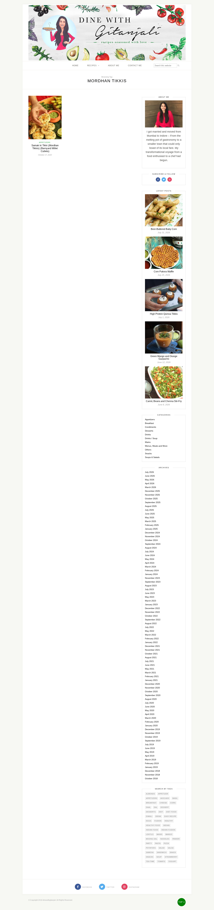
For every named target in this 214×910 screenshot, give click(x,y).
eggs (148, 821)
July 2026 (149, 472)
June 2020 (150, 706)
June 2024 (150, 555)
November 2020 (152, 688)
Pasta (158, 843)
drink (158, 816)
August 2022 (151, 623)
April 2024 (149, 563)
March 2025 (150, 521)
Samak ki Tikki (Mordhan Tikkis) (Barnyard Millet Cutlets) (45, 148)
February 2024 (152, 570)
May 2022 (149, 631)
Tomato (161, 861)
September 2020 (152, 695)
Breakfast (149, 423)
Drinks (148, 434)
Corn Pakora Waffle (164, 271)
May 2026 (149, 479)
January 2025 (151, 529)
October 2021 (151, 653)
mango (169, 834)
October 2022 (151, 616)
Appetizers (44, 142)
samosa (150, 852)
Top (180, 902)
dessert (165, 807)
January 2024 (151, 574)
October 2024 (151, 540)
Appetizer (163, 794)
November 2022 (152, 612)
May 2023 (149, 597)
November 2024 (152, 536)
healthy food (153, 825)
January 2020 (151, 725)
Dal (155, 807)
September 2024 (152, 544)
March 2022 (150, 635)
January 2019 (151, 767)
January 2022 (151, 642)
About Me (113, 65)
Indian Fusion (168, 830)
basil (175, 798)
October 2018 (151, 778)
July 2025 (149, 510)
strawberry (171, 857)
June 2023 (150, 593)
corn (173, 803)
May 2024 (149, 559)
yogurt (172, 861)
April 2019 (149, 756)
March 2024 (150, 566)
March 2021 (150, 672)
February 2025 (152, 525)
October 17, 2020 (45, 155)
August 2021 (151, 657)
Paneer (176, 839)
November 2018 (152, 775)
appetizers (151, 798)
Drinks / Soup (151, 438)
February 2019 (152, 763)
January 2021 (151, 680)
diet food (171, 812)
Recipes (92, 65)
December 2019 (152, 729)
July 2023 (149, 589)
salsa (171, 848)
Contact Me (135, 65)
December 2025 (152, 491)
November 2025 (152, 495)
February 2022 (152, 638)
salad (162, 848)
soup (159, 857)
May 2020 (149, 710)
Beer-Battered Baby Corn (164, 229)
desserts (151, 812)
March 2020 (150, 718)
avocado (164, 798)
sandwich (162, 852)
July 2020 (149, 703)
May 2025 (149, 517)
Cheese (163, 803)
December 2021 (152, 646)
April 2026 (149, 483)
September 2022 (152, 619)
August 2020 (151, 699)
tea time (150, 861)
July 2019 (149, 744)
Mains (148, 442)
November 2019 (152, 733)
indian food (152, 830)
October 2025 (151, 498)
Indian (166, 825)
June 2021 (150, 665)
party (149, 843)
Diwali (149, 816)
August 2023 (151, 585)
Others (148, 450)
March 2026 (150, 487)
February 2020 (152, 722)
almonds (150, 794)
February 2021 (152, 676)
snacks (149, 857)
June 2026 (150, 476)
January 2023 (151, 604)
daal (148, 807)
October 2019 (151, 737)
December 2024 (152, 532)
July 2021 (149, 661)
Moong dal (151, 839)
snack (173, 852)
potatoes (151, 848)
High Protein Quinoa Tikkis (164, 314)
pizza (166, 843)
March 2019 (150, 759)
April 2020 (149, 714)
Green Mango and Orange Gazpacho (163, 357)
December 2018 (152, 771)
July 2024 (149, 551)
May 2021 (149, 669)
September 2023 (152, 582)
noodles (164, 839)
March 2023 (150, 601)
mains (159, 834)
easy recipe (170, 816)
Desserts (149, 431)
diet (161, 812)
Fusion (157, 821)
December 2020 (152, 684)
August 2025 (151, 506)
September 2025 (152, 502)
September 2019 (152, 740)
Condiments (150, 427)
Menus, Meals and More (156, 446)
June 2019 (150, 748)
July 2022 (149, 627)
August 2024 (151, 548)
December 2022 (152, 608)
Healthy (169, 821)
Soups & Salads (152, 457)
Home (75, 65)
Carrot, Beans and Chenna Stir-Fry (164, 401)
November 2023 (152, 578)
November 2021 (152, 650)
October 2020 (151, 691)
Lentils (149, 834)
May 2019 (149, 752)
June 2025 (150, 514)
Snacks (148, 453)
